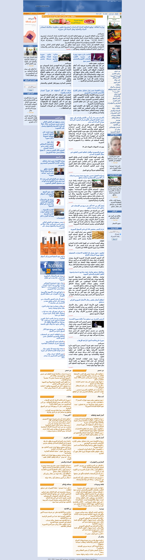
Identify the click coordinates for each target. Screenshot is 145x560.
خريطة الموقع (113, 1)
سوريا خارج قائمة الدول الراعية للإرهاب (57, 400)
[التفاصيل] (68, 49)
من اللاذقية (67, 509)
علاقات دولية (116, 108)
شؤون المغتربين (115, 122)
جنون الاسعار (116, 223)
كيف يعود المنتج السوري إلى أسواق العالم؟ (47, 194)
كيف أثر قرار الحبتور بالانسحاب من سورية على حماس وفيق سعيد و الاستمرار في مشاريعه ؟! (53, 301)
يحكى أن (101, 537)
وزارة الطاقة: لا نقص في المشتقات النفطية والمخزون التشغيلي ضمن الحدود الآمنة (52, 336)
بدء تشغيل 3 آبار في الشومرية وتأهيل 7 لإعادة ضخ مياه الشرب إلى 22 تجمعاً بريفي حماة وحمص (56, 388)
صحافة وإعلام (66, 484)
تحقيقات (60, 188)
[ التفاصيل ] (71, 148)
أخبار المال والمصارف (117, 95)
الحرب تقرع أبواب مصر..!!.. (94, 534)
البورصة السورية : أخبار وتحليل (115, 76)
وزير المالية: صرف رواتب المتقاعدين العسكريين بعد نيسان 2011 (54, 355)
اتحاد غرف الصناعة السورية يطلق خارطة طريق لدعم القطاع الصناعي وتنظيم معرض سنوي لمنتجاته (57, 443)
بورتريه (101, 509)
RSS (108, 1)
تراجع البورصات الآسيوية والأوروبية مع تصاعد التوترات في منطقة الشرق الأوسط (53, 294)
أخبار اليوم (117, 82)
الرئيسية (119, 1)
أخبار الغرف (67, 437)
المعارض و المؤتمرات (97, 462)
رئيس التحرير (59, 118)
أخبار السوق (59, 157)
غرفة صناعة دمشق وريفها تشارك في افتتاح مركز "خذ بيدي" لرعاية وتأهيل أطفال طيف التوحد (56, 457)
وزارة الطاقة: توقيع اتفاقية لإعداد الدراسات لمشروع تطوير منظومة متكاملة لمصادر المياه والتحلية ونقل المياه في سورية (72, 28)
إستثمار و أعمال (115, 87)
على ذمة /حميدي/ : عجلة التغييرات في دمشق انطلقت (115, 168)
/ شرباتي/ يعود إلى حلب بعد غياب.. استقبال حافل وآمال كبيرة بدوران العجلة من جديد (53, 313)
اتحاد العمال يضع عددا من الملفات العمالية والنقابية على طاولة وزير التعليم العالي (30, 60)
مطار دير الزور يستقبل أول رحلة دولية (57, 477)
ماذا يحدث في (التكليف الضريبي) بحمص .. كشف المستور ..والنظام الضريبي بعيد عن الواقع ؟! (88, 391)
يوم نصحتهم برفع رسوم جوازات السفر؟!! (89, 400)
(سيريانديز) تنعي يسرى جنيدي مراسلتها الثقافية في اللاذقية (114, 158)
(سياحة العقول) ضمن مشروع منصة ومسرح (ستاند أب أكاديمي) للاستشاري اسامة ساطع (114, 191)
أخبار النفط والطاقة (97, 415)
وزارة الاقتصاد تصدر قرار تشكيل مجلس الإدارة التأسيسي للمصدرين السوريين (52, 163)
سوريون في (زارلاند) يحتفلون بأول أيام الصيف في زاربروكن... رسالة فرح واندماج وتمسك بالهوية (88, 479)
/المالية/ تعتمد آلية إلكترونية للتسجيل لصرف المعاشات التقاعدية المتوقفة (53, 343)
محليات (68, 396)
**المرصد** (67, 415)
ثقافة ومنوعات (99, 484)
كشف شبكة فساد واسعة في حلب (59, 423)
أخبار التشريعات (115, 113)
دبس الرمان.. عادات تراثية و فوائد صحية (90, 554)
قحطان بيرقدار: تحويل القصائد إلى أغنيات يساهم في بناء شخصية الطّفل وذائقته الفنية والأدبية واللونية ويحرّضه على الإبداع (90, 494)
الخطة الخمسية (116, 132)
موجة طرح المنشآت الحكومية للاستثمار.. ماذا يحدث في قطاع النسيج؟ (54, 278)
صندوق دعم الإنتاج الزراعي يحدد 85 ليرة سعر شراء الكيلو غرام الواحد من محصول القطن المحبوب (52, 181)
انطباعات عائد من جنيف (95, 402)
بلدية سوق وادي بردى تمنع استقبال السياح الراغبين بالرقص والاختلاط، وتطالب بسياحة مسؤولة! (89, 542)
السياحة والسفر (66, 462)
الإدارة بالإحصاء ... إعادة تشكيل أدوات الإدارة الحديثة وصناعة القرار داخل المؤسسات (52, 214)
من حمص (100, 370)
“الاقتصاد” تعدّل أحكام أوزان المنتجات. (90, 449)
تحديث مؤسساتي (115, 127)
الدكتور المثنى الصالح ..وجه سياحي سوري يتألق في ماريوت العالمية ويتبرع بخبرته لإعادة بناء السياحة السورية (89, 514)
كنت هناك (100, 396)
